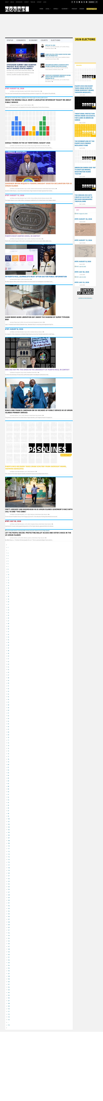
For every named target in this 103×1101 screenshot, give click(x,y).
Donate (82, 9)
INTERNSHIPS (19, 2)
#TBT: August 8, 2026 (83, 261)
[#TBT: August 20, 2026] (85, 214)
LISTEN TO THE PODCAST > (85, 298)
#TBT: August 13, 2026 (83, 240)
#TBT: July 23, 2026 (82, 282)
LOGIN (44, 2)
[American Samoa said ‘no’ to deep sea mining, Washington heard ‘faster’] (85, 156)
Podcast (74, 9)
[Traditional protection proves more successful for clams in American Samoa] (85, 103)
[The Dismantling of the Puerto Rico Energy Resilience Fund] (85, 130)
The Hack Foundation (33, 1059)
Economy (65, 9)
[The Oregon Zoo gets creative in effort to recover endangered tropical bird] (85, 184)
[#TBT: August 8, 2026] (85, 250)
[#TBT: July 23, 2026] (85, 277)
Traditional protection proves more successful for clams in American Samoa (85, 116)
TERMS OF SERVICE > (24, 1051)
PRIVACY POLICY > (35, 1051)
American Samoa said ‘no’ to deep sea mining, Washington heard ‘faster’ (85, 170)
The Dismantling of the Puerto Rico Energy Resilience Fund (84, 143)
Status (55, 9)
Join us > (12, 1071)
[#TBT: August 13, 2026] (85, 229)
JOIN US (12, 2)
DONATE (51, 35)
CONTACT (26, 2)
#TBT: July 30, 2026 (82, 272)
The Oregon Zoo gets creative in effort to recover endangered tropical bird (83, 198)
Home (41, 9)
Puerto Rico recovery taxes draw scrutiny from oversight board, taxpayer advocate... (84, 89)
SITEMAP (39, 2)
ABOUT (7, 2)
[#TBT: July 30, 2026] (85, 267)
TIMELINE (32, 2)
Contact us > (13, 1075)
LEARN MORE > (14, 1051)
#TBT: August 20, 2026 (83, 219)
